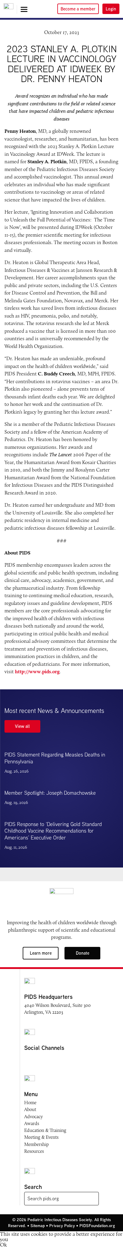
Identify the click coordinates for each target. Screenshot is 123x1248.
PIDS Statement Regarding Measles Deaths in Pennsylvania (54, 758)
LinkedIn (61, 1059)
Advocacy (33, 1116)
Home (30, 1102)
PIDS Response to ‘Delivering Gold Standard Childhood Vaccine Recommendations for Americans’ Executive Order (53, 830)
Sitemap (37, 1226)
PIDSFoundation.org (97, 1226)
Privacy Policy (62, 1226)
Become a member (78, 9)
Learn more (41, 953)
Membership (36, 1144)
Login (111, 9)
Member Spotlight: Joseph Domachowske (50, 792)
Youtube (50, 1059)
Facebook (27, 1059)
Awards (31, 1123)
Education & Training (45, 1130)
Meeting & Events (41, 1137)
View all (22, 726)
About (30, 1109)
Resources (34, 1151)
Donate (82, 953)
